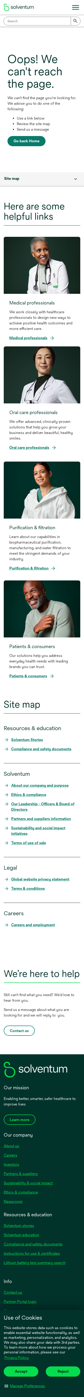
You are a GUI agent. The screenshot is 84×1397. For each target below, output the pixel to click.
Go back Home (26, 141)
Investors (11, 1164)
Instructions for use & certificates (32, 1253)
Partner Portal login (20, 1301)
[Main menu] (75, 7)
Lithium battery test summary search (35, 1263)
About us (11, 1146)
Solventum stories (19, 1225)
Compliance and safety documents (33, 1244)
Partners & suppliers (21, 1174)
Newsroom (13, 1201)
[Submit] (75, 21)
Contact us (13, 1292)
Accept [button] (21, 1371)
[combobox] (42, 21)
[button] (25, 1386)
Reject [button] (63, 1371)
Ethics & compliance (21, 1192)
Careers (10, 1155)
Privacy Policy (16, 1358)
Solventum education (21, 1235)
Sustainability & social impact (28, 1183)
